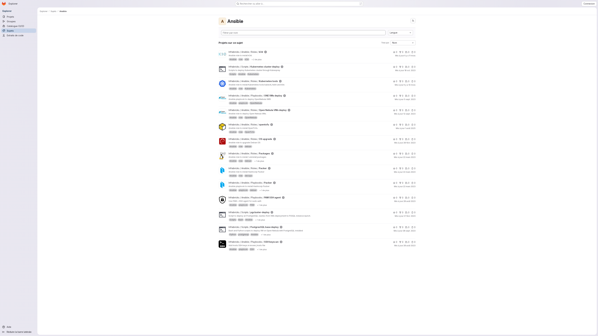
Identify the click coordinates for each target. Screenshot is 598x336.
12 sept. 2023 (409, 114)
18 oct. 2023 (409, 70)
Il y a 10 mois (409, 85)
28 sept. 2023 (409, 231)
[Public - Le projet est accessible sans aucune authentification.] (265, 52)
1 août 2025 (410, 128)
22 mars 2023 (409, 157)
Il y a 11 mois (409, 55)
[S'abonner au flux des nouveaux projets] (413, 20)
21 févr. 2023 (409, 216)
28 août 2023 (409, 201)
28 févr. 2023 (409, 143)
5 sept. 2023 (409, 99)
